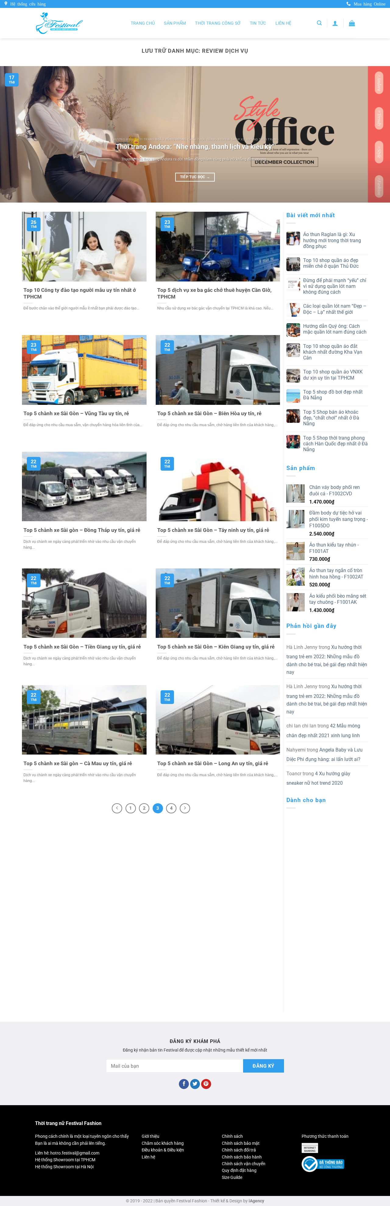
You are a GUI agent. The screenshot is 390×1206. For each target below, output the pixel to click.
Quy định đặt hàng (239, 1170)
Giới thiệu (150, 1136)
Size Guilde (232, 1177)
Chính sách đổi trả (239, 1150)
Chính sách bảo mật (241, 1143)
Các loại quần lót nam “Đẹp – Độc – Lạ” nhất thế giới (335, 309)
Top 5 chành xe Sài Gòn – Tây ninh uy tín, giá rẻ (213, 530)
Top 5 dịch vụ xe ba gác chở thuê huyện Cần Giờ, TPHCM (214, 293)
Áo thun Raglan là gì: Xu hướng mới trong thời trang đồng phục (332, 240)
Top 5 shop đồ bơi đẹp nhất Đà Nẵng (333, 395)
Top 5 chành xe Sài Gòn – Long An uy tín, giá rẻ (212, 763)
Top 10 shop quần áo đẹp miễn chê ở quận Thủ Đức (331, 263)
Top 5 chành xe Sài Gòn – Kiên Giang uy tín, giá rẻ (216, 647)
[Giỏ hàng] (352, 23)
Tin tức (258, 23)
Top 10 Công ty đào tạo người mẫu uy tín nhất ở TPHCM (79, 293)
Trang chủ (143, 23)
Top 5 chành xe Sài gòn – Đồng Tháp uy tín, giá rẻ (81, 530)
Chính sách (232, 1136)
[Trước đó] (117, 808)
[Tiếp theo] (185, 808)
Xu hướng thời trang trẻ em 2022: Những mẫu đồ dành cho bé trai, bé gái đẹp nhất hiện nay (326, 659)
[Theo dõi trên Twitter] (195, 1084)
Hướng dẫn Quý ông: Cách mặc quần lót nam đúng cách (335, 329)
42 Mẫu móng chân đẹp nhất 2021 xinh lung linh (323, 730)
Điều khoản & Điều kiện (163, 1150)
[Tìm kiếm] (319, 23)
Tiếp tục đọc (195, 177)
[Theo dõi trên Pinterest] (206, 1084)
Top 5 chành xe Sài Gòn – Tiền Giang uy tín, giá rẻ (82, 647)
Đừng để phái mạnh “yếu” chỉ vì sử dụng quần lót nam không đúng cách (334, 286)
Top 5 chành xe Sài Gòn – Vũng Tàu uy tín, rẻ (76, 413)
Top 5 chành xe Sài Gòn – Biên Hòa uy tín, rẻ (209, 413)
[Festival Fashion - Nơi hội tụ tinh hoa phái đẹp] (59, 23)
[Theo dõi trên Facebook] (184, 1084)
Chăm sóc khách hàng (163, 1143)
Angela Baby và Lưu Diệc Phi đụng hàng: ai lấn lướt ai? (324, 754)
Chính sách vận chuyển (243, 1163)
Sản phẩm (175, 23)
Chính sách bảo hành (242, 1157)
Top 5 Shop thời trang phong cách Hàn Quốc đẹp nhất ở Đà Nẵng (335, 443)
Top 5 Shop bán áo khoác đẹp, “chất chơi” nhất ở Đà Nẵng (331, 417)
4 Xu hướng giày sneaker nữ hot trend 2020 (318, 778)
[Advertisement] (327, 904)
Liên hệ (283, 23)
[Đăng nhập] (335, 23)
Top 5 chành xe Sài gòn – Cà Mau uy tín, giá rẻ (77, 763)
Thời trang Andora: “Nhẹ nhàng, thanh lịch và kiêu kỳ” (195, 146)
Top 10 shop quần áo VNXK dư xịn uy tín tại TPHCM (333, 374)
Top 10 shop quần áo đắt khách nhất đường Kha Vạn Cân (332, 352)
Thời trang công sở (217, 23)
